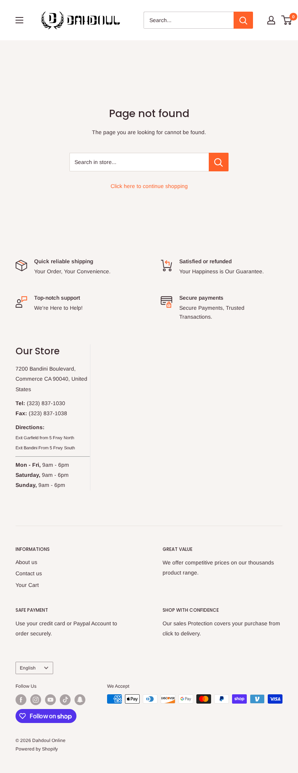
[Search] (243, 20)
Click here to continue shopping (149, 186)
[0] (287, 20)
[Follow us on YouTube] (50, 699)
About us (26, 562)
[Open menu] (19, 20)
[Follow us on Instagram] (35, 699)
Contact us (29, 573)
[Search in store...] (219, 162)
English (28, 668)
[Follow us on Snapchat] (79, 699)
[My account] (271, 20)
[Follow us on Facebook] (21, 699)
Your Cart (27, 585)
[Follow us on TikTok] (65, 699)
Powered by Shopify (37, 749)
